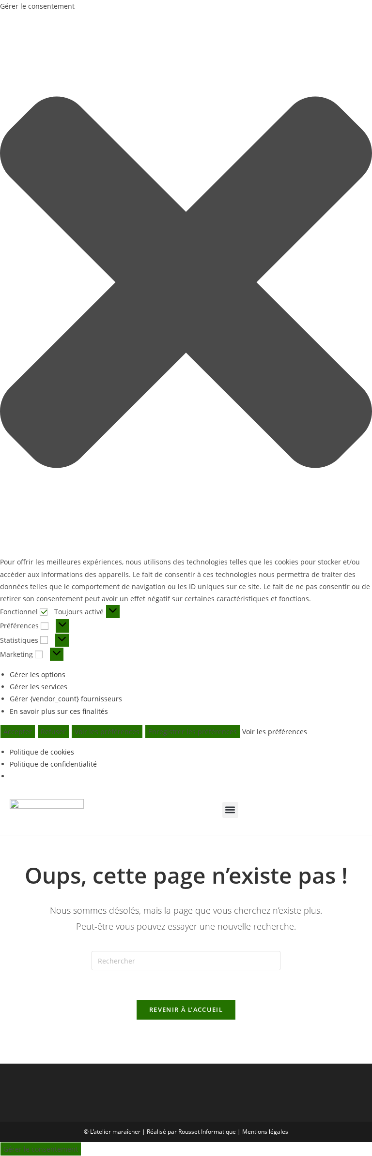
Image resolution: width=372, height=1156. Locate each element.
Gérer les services (38, 686)
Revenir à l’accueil (186, 1009)
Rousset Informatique (207, 1131)
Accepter (17, 731)
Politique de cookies (42, 751)
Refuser (53, 731)
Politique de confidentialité (53, 764)
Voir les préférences (107, 731)
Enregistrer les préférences (192, 731)
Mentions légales (265, 1131)
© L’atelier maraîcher (112, 1131)
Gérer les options (37, 674)
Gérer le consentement (40, 1149)
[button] (186, 284)
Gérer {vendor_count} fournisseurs (66, 698)
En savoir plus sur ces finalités (59, 711)
